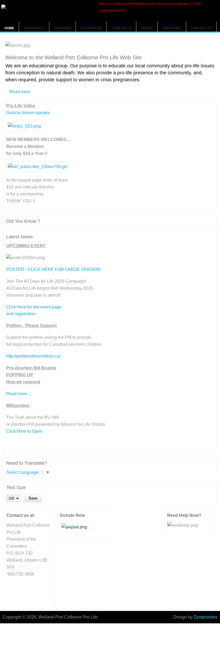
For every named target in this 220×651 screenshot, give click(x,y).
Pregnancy (34, 28)
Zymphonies (205, 617)
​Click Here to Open (24, 431)
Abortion (62, 28)
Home (9, 28)
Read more (20, 91)
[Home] (3, 7)
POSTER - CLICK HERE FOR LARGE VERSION (53, 269)
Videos (147, 28)
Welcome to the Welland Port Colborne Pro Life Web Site (73, 57)
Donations (171, 28)
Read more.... (19, 393)
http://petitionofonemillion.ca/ (33, 356)
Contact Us (201, 28)
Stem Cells (121, 28)
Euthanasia (91, 28)
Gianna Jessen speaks (28, 112)
